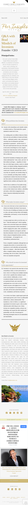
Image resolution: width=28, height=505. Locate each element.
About (8, 497)
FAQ (11, 498)
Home (4, 497)
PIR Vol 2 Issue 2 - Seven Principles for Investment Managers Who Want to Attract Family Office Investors (12, 434)
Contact (15, 498)
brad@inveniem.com (12, 380)
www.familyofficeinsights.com (21, 112)
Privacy (23, 497)
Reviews (13, 497)
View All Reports (14, 480)
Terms (18, 497)
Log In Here (18, 419)
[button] (14, 10)
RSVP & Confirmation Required (10, 95)
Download (23, 426)
